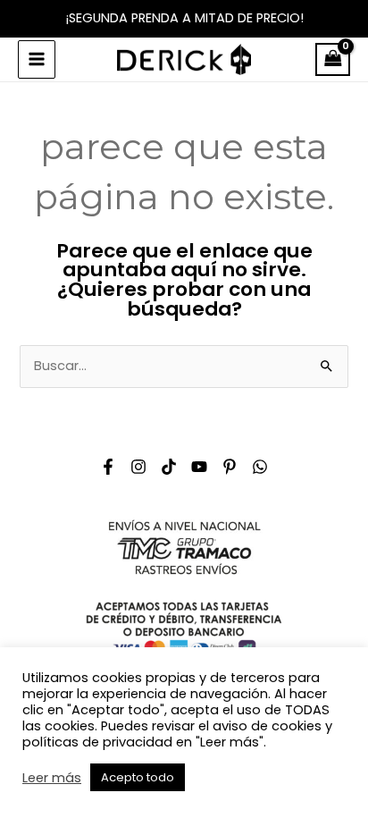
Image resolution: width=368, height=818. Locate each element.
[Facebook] (108, 466)
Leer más (51, 778)
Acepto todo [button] (137, 777)
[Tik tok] (168, 466)
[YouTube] (199, 466)
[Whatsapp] (259, 466)
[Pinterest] (229, 466)
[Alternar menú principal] (36, 59)
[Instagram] (138, 466)
